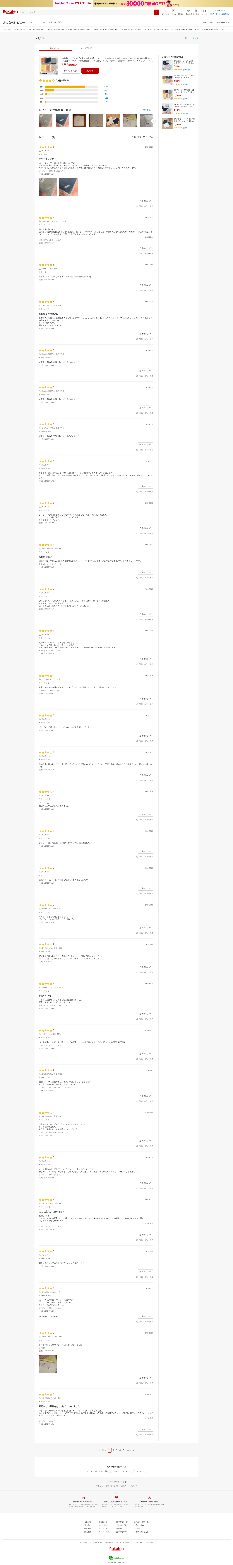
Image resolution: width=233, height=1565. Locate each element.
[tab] (55, 48)
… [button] (13, 29)
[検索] (156, 12)
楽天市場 (6, 29)
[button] (174, 12)
